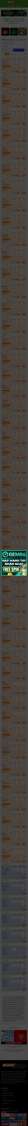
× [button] (24, 552)
